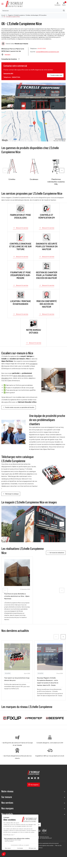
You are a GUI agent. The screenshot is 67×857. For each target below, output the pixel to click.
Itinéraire (7, 54)
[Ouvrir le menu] (2, 4)
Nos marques (7, 808)
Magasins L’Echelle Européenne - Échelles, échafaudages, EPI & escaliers (27, 15)
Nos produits (7, 813)
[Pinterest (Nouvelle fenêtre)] (35, 778)
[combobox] (33, 10)
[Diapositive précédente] (5, 170)
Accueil (3, 15)
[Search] (64, 10)
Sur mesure (6, 796)
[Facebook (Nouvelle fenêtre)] (28, 778)
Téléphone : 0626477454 (11, 77)
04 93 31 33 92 (42, 48)
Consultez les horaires (9, 59)
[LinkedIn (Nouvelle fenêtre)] (38, 778)
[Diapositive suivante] (61, 170)
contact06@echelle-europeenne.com (47, 51)
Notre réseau (7, 791)
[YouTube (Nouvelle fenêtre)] (32, 778)
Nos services (7, 802)
